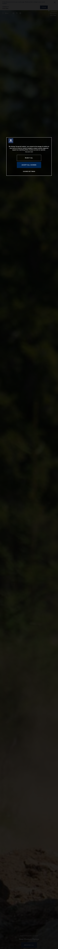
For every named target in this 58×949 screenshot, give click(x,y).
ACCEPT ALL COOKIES (29, 165)
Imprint (31, 151)
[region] (29, 156)
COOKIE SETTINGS (29, 171)
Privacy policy (27, 151)
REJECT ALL (29, 158)
